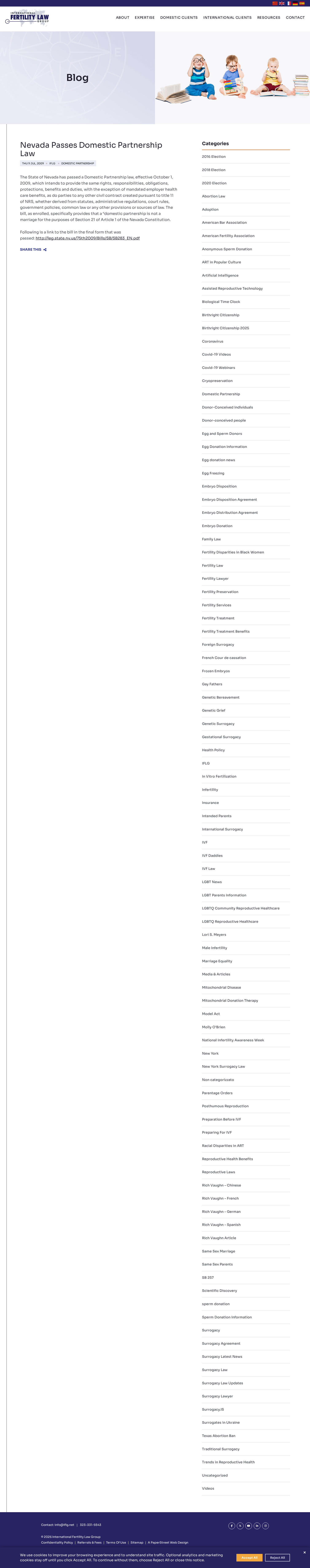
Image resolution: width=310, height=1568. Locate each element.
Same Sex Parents (217, 1264)
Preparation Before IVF (221, 1119)
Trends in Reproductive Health (228, 1462)
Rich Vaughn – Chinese (221, 1185)
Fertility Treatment (218, 618)
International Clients (227, 18)
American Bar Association (224, 222)
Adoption (210, 209)
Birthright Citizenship (220, 315)
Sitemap (137, 1542)
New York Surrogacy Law (223, 1066)
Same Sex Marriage (218, 1251)
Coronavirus (212, 341)
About (122, 18)
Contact (295, 18)
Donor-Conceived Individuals (227, 407)
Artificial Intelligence (220, 275)
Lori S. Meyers (214, 934)
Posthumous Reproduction (225, 1106)
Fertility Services (216, 605)
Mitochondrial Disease (221, 987)
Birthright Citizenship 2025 (225, 328)
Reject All (277, 1558)
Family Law (211, 539)
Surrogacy (211, 1330)
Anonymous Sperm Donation (227, 249)
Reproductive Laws (218, 1172)
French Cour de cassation (224, 658)
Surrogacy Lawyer (217, 1396)
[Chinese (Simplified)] (275, 3)
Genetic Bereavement (221, 697)
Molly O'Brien (213, 1027)
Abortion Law (213, 196)
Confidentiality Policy (57, 1542)
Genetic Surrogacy (218, 724)
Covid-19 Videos (216, 354)
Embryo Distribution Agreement (230, 512)
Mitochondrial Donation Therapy (230, 1000)
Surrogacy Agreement (221, 1343)
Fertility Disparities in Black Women (233, 552)
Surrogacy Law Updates (222, 1383)
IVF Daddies (212, 855)
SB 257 (208, 1277)
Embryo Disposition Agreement (229, 499)
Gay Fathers (212, 684)
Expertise (145, 18)
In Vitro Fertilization (219, 776)
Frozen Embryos (216, 671)
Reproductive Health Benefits (227, 1159)
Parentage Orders (217, 1093)
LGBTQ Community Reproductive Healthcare (241, 908)
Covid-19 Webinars (218, 368)
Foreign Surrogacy (218, 644)
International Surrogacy (222, 829)
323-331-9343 (90, 1525)
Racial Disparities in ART (223, 1146)
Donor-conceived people (224, 420)
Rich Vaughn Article (219, 1238)
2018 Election (213, 170)
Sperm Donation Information (227, 1317)
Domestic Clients (179, 18)
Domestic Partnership (77, 163)
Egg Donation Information (224, 447)
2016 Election (214, 156)
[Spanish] (302, 3)
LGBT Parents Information (224, 895)
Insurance (210, 803)
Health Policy (213, 750)
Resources (268, 18)
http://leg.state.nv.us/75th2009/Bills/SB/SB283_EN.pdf (88, 238)
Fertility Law (212, 565)
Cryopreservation (217, 381)
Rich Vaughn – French (220, 1198)
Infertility (210, 789)
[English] (282, 3)
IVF (205, 842)
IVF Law (208, 868)
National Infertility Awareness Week (233, 1040)
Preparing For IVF (217, 1132)
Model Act (211, 1014)
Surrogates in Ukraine (221, 1422)
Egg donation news (218, 460)
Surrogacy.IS (213, 1409)
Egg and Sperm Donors (222, 433)
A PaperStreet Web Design (168, 1542)
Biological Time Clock (221, 302)
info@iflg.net (64, 1525)
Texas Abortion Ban (218, 1436)
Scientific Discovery (219, 1290)
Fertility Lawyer (215, 578)
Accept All (249, 1558)
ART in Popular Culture (221, 262)
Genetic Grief (213, 710)
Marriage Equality (217, 961)
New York (210, 1053)
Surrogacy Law (215, 1370)
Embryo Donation (217, 526)
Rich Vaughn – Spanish (221, 1225)
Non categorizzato (218, 1080)
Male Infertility (214, 948)
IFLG (52, 163)
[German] (295, 3)
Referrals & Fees (89, 1542)
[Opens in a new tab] (231, 1525)
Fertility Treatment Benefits (226, 631)
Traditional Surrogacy (221, 1449)
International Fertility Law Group (76, 1537)
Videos (208, 1488)
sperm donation (216, 1304)
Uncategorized (215, 1475)
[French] (288, 3)
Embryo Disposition (219, 486)
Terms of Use (116, 1542)
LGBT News (212, 882)
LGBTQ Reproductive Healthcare (230, 921)
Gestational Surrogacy (221, 737)
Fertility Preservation (220, 592)
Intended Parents (217, 816)
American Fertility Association (228, 236)
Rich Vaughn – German (221, 1211)
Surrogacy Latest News (222, 1356)
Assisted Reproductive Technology (232, 288)
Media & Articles (216, 974)
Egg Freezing (213, 473)
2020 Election (214, 183)
